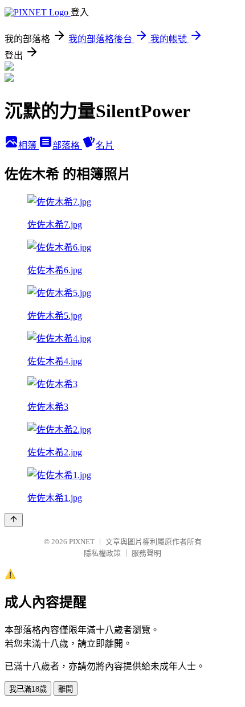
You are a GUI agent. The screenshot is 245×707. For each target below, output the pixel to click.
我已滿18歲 (28, 689)
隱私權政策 (102, 553)
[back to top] (14, 520)
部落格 (67, 145)
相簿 (28, 145)
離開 (65, 689)
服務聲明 (146, 553)
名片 (105, 145)
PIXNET (82, 541)
